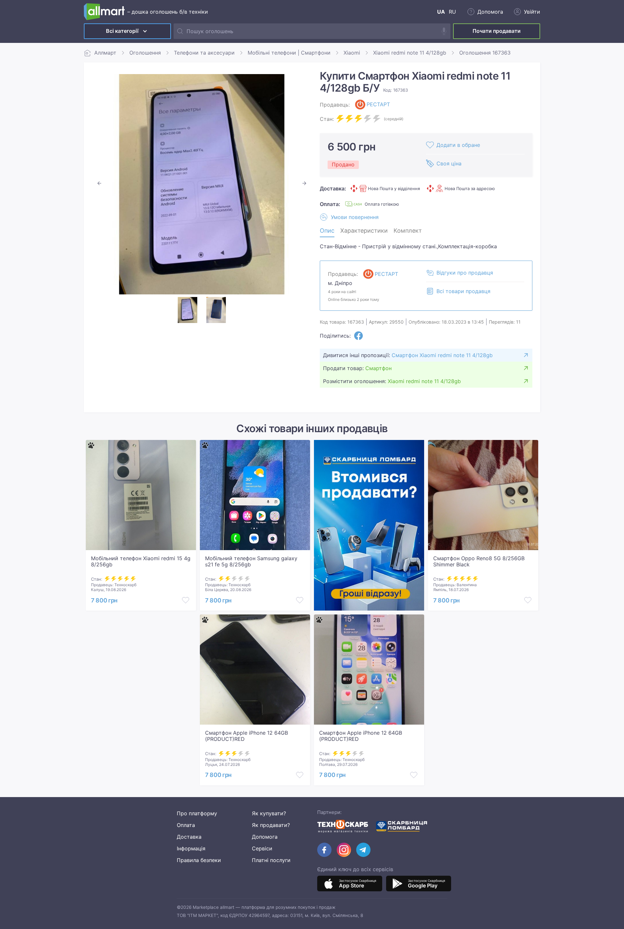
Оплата (186, 825)
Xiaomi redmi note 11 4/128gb (409, 52)
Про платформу (197, 813)
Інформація (191, 848)
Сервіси (262, 848)
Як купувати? (269, 813)
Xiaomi (352, 52)
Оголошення (145, 52)
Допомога (265, 836)
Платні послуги (271, 860)
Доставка (189, 836)
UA (441, 11)
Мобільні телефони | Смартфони (289, 52)
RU (452, 11)
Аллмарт (105, 52)
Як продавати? (271, 825)
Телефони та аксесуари (204, 52)
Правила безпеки (199, 860)
